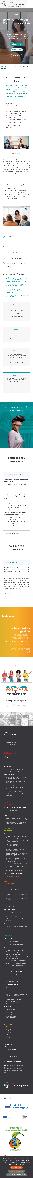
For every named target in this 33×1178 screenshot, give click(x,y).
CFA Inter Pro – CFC (11, 742)
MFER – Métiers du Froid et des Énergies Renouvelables (16, 794)
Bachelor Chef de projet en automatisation (13, 1002)
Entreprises (9, 1032)
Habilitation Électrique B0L (13, 941)
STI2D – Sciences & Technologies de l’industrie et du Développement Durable (17, 819)
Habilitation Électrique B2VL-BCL (14, 944)
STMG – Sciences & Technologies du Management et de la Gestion (16, 822)
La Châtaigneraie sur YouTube (14, 1073)
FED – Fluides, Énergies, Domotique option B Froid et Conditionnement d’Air (17, 869)
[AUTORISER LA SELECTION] (31, 1167)
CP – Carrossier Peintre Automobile (15, 912)
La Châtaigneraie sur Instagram (15, 1068)
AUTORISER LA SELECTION (16, 1171)
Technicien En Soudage (12, 975)
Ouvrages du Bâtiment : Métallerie (15, 791)
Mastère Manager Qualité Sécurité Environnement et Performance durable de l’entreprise (16, 1011)
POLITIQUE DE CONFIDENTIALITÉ (16, 1175)
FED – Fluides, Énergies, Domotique (15, 960)
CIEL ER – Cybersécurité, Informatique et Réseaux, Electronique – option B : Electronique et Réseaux (16, 854)
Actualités (8, 1035)
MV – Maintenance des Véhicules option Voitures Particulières (17, 895)
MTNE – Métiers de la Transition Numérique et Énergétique (14, 770)
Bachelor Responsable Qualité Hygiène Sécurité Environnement (16, 994)
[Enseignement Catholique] (9, 1098)
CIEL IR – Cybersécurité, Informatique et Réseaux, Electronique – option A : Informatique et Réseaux (16, 849)
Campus (8, 737)
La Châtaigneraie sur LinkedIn (14, 1070)
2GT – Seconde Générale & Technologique (13, 811)
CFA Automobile (10, 744)
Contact (8, 1037)
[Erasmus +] (9, 1117)
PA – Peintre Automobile (12, 892)
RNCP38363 (10, 120)
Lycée (7, 740)
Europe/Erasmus (10, 1030)
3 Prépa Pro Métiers (11, 762)
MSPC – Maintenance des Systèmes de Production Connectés (16, 781)
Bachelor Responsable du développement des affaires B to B (15, 998)
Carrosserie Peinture (11, 906)
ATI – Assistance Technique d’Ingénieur (16, 954)
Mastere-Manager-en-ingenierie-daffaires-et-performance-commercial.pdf (15, 1016)
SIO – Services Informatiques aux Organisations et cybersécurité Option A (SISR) (17, 967)
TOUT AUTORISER (16, 1167)
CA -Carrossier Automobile (13, 889)
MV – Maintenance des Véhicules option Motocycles (17, 899)
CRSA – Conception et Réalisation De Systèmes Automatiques (16, 951)
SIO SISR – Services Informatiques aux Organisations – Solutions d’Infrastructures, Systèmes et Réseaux (16, 865)
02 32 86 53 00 (12, 1056)
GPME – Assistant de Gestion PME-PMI (16, 963)
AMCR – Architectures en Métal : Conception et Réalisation (14, 844)
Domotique (9, 988)
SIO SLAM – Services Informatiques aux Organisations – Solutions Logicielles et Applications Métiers (16, 860)
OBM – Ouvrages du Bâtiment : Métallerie (17, 785)
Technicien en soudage (12, 876)
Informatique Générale (12, 981)
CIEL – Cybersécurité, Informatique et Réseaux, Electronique (16, 788)
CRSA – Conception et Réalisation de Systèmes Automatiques (16, 837)
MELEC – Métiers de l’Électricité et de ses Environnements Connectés (16, 778)
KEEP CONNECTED (16, 693)
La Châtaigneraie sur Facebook (14, 1065)
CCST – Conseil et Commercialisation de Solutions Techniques (17, 841)
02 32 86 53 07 (16, 384)
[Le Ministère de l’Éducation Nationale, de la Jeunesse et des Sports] (24, 1117)
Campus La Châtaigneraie (9, 66)
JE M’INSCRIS (16, 687)
